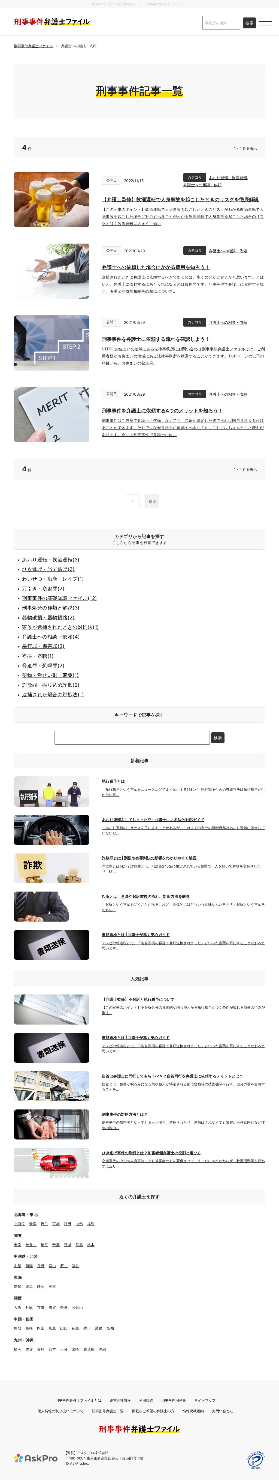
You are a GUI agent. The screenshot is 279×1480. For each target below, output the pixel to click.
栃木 (91, 1244)
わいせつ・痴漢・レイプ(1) (53, 579)
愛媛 (98, 1328)
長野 (40, 1265)
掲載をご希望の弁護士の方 (153, 1411)
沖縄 (102, 1349)
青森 (33, 1223)
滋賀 (52, 1307)
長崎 (40, 1349)
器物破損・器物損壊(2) (48, 617)
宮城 (56, 1223)
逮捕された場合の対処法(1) (53, 694)
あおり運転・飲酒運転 (228, 177)
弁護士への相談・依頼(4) (51, 637)
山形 (79, 1223)
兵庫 (29, 1307)
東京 (17, 1244)
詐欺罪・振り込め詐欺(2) (51, 685)
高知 (110, 1328)
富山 (52, 1265)
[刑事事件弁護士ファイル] (52, 21)
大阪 (17, 1307)
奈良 (64, 1307)
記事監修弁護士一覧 (108, 1411)
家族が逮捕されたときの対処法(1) (60, 627)
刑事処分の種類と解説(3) (51, 608)
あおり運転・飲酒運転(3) (51, 560)
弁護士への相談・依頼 (202, 184)
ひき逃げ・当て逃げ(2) (48, 569)
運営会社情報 (120, 1400)
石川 (64, 1265)
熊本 (52, 1349)
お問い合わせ (222, 1411)
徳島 (75, 1328)
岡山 (40, 1328)
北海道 (19, 1223)
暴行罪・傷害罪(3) (43, 646)
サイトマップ (205, 1400)
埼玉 (44, 1244)
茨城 (67, 1244)
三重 (52, 1286)
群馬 (79, 1244)
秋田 (67, 1223)
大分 (64, 1349)
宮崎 (75, 1349)
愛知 (17, 1286)
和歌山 (77, 1307)
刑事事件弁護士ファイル (33, 46)
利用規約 (146, 1400)
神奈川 (31, 1244)
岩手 (44, 1223)
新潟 (29, 1265)
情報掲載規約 (193, 1411)
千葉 (56, 1244)
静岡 (40, 1286)
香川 (87, 1328)
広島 (52, 1328)
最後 (152, 501)
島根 (29, 1328)
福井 (75, 1265)
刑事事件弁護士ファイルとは (78, 1400)
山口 (64, 1328)
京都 (40, 1307)
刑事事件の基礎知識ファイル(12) (59, 598)
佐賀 (29, 1349)
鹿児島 (89, 1349)
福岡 (17, 1349)
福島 (91, 1223)
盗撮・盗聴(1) (38, 656)
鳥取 (17, 1328)
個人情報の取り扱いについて (61, 1411)
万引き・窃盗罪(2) (43, 588)
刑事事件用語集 (173, 1400)
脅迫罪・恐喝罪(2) (43, 665)
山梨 (17, 1265)
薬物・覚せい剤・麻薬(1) (50, 675)
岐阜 (29, 1286)
